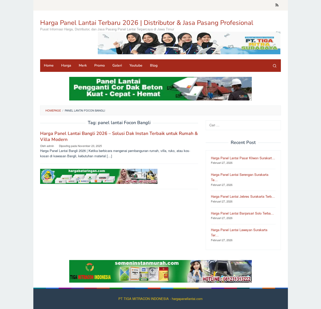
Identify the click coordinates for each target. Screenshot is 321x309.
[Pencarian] (274, 65)
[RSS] (277, 5)
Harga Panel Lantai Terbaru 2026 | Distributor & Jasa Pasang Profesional (146, 22)
